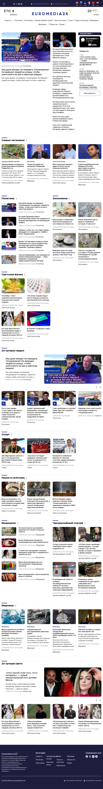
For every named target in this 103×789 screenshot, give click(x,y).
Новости (39, 756)
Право (61, 24)
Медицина (94, 20)
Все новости (89, 93)
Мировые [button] (42, 24)
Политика (18, 20)
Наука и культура (81, 20)
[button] (47, 47)
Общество (53, 24)
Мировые (5, 181)
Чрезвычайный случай (44, 20)
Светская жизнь (60, 20)
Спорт (70, 20)
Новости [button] (8, 20)
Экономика (28, 20)
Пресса (47, 416)
